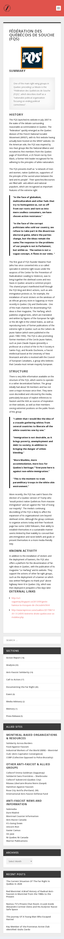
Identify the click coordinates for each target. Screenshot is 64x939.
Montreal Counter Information (22, 816)
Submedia (11, 809)
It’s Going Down (14, 823)
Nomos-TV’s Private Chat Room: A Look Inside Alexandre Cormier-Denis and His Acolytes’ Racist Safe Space (31, 906)
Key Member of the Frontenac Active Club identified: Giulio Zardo (28, 928)
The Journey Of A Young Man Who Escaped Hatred (28, 918)
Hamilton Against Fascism (19, 786)
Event (9, 694)
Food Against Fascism (17, 746)
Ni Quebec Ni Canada (17, 837)
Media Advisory (14, 701)
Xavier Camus (13, 830)
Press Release (13, 716)
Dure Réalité (12, 812)
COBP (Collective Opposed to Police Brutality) (29, 757)
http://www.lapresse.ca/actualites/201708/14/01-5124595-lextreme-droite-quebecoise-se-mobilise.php (33, 614)
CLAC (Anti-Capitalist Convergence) (24, 753)
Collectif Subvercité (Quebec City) (23, 779)
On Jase (10, 833)
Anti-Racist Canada (16, 819)
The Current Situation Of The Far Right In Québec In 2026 (28, 882)
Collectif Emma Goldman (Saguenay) (25, 772)
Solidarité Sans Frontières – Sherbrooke (26, 776)
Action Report (13, 657)
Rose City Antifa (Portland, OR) (22, 790)
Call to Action (13, 679)
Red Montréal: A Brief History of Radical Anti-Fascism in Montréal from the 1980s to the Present (30, 894)
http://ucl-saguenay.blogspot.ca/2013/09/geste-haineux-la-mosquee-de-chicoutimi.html (31, 602)
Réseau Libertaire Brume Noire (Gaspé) (26, 783)
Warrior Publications (17, 840)
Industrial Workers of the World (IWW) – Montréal (32, 750)
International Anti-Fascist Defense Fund (27, 793)
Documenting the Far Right (20, 687)
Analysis (10, 665)
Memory (10, 708)
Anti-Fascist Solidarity (17, 672)
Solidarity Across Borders (19, 743)
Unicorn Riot (12, 826)
